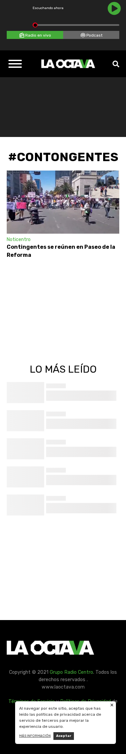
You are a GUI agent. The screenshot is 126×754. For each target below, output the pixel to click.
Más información (35, 736)
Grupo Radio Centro (71, 672)
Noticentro (19, 239)
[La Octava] (68, 64)
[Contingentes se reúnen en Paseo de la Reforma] (63, 202)
